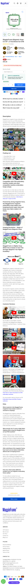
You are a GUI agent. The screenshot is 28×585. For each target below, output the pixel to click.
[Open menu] (25, 3)
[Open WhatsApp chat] (3, 581)
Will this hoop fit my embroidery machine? (13, 98)
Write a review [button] (14, 499)
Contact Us (5, 535)
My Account (6, 531)
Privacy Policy (6, 546)
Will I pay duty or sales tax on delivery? (12, 105)
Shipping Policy (6, 548)
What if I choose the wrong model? (11, 108)
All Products (6, 530)
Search (14, 3)
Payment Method (7, 544)
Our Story (5, 533)
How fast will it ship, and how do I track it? (13, 102)
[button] (6, 44)
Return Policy (6, 550)
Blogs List (5, 537)
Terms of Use (6, 552)
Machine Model (6, 69)
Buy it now (14, 88)
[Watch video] (14, 173)
